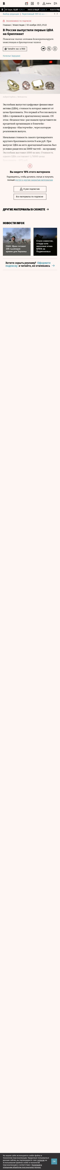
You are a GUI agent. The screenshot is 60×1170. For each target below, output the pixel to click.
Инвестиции (19, 25)
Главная (7, 25)
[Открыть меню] (55, 3)
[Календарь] (26, 3)
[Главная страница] (4, 3)
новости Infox (13, 223)
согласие (41, 1160)
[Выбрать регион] (38, 3)
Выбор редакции (11, 14)
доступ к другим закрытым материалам (34, 180)
